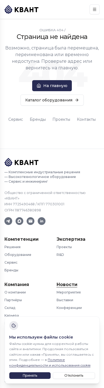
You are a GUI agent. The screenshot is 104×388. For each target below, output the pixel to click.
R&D (60, 255)
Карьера (11, 315)
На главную (55, 85)
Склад (9, 308)
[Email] (30, 221)
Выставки (65, 300)
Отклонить (73, 375)
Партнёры (13, 300)
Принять (30, 375)
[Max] (19, 221)
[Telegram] (8, 221)
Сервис (15, 119)
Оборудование (17, 255)
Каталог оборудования (48, 100)
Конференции (69, 308)
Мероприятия (69, 292)
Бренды (38, 119)
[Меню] (95, 9)
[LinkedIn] (41, 221)
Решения (12, 247)
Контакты (86, 119)
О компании (15, 292)
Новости (67, 284)
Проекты (61, 119)
